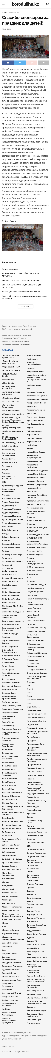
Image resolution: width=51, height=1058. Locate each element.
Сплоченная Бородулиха (33, 867)
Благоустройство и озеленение (11, 629)
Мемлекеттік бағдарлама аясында (37, 543)
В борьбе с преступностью (9, 651)
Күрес (30, 427)
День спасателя (9, 778)
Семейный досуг (35, 835)
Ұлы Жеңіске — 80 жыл (35, 953)
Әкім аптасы (8, 526)
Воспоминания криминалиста (9, 697)
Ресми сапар (33, 797)
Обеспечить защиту (36, 628)
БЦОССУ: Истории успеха (11, 642)
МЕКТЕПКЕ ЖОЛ (34, 538)
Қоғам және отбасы (36, 474)
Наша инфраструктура (38, 599)
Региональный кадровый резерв (35, 789)
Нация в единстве (35, 592)
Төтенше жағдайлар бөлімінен (37, 926)
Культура (31, 413)
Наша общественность (35, 603)
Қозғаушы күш (34, 488)
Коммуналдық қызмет (37, 399)
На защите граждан (36, 585)
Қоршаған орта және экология (37, 496)
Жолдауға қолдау (10, 930)
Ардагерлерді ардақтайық (8, 490)
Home (4, 12)
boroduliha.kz (25, 4)
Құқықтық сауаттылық (38, 501)
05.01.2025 (6, 29)
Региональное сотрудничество (35, 783)
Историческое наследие (9, 1004)
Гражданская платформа (8, 745)
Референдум (33, 806)
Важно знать (8, 666)
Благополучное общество (9, 616)
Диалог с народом (11, 796)
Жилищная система (11, 919)
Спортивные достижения (33, 876)
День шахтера (9, 785)
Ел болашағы (8, 832)
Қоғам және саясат (36, 477)
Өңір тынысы (33, 707)
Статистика (32, 880)
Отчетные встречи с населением (37, 677)
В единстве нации (11, 656)
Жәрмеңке (7, 900)
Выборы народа (10, 702)
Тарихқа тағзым (34, 914)
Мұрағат (31, 581)
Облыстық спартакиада (33, 636)
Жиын (5, 923)
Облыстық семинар (36, 631)
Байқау (5, 551)
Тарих (30, 907)
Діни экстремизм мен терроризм (12, 808)
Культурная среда (36, 417)
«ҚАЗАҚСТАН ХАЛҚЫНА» (8, 387)
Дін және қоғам (9, 800)
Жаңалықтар (14, 12)
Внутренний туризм (11, 686)
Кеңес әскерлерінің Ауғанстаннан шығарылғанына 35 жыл (36, 378)
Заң (3, 950)
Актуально (7, 466)
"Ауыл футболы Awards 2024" (10, 362)
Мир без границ (34, 571)
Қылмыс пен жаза (36, 504)
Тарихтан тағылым (36, 918)
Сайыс (30, 817)
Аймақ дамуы (8, 459)
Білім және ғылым (11, 595)
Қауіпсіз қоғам (34, 441)
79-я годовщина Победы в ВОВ (10, 438)
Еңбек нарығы (9, 855)
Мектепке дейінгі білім (38, 535)
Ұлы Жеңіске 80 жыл (37, 957)
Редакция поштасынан (38, 794)
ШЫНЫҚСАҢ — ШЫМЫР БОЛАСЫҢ (36, 1002)
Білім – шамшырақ (11, 592)
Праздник (31, 741)
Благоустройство (10, 624)
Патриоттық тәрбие (36, 721)
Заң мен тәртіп (9, 953)
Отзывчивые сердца (37, 673)
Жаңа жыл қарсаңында (8, 874)
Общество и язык (35, 657)
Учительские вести (36, 945)
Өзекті (30, 689)
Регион (30, 779)
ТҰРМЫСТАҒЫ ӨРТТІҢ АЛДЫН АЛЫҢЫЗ (20, 280)
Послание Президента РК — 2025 (37, 732)
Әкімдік (5, 533)
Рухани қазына (34, 810)
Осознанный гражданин (33, 665)
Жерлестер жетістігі (12, 907)
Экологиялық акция (36, 1010)
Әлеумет (6, 540)
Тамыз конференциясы (35, 903)
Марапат (31, 517)
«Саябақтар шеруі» (11, 398)
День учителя (8, 782)
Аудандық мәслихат (12, 516)
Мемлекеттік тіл (34, 551)
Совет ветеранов (35, 849)
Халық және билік (35, 976)
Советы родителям (36, 853)
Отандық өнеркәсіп (36, 669)
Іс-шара (6, 1009)
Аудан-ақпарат (9, 505)
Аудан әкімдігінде (10, 502)
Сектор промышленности (35, 827)
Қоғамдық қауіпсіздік (37, 484)
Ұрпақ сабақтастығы (37, 961)
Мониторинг (33, 574)
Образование (33, 644)
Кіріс (29, 389)
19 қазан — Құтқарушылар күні (11, 426)
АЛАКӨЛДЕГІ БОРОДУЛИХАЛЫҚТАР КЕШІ (21, 291)
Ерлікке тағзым (9, 866)
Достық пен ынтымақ (12, 821)
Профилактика (34, 765)
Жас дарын (7, 886)
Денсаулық (7, 753)
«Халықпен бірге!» (11, 411)
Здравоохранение (10, 970)
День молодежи (10, 766)
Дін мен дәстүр (9, 803)
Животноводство (10, 910)
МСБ (29, 578)
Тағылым (31, 895)
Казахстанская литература (9, 1014)
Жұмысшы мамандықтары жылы (13, 938)
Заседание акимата (11, 962)
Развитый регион (35, 775)
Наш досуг (32, 595)
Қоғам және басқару (37, 452)
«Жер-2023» (8, 383)
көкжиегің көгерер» (36, 410)
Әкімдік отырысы (10, 537)
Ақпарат (6, 473)
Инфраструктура (10, 1000)
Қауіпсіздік (32, 445)
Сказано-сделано (35, 842)
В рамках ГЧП (8, 663)
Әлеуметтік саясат (11, 548)
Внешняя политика (11, 682)
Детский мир (8, 789)
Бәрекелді (7, 565)
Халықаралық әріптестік (33, 986)
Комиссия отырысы (37, 396)
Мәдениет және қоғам (37, 527)
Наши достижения (35, 621)
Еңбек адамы (8, 852)
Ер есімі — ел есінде (12, 859)
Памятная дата (34, 710)
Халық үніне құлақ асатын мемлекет (36, 980)
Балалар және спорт (12, 555)
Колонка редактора (36, 392)
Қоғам (30, 448)
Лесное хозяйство (36, 508)
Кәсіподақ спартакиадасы (34, 363)
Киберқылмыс (34, 385)
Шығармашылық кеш (37, 998)
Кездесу (31, 368)
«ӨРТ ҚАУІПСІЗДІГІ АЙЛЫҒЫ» (11, 393)
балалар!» (7, 558)
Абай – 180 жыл (10, 446)
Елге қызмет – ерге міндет (11, 840)
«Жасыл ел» (8, 379)
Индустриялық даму (12, 980)
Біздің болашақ (9, 585)
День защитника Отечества (10, 758)
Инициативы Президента (8, 985)
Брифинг (6, 637)
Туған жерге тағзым (36, 934)
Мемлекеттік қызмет (37, 547)
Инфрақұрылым (10, 996)
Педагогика (32, 724)
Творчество (32, 921)
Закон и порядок (10, 943)
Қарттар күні (33, 434)
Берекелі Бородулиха (12, 578)
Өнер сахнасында (35, 700)
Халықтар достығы (36, 991)
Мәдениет (31, 524)
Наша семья (33, 611)
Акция (5, 469)
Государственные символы (10, 739)
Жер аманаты (8, 903)
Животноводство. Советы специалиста (12, 915)
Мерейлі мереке (35, 554)
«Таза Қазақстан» (10, 401)
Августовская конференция (8, 454)
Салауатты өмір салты (35, 821)
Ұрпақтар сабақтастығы (34, 965)
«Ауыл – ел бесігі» (11, 370)
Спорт (30, 871)
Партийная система (36, 714)
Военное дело (9, 693)
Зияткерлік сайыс (10, 977)
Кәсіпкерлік (32, 359)
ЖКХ (4, 926)
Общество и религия (37, 653)
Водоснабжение (9, 689)
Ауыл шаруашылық (11, 523)
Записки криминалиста (9, 958)
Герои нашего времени (9, 717)
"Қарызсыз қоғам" (11, 367)
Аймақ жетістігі (9, 462)
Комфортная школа (36, 403)
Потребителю (33, 737)
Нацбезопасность (35, 588)
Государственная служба (10, 733)
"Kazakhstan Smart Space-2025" (11, 356)
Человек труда (34, 994)
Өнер (29, 696)
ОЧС (29, 686)
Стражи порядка (35, 884)
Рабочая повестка (35, 768)
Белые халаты (9, 574)
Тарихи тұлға (33, 911)
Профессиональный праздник (37, 760)
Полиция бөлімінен (36, 728)
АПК (4, 482)
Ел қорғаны (7, 836)
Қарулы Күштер (34, 438)
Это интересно (34, 1023)
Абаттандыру (8, 450)
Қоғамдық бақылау (36, 481)
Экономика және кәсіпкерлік (35, 1015)
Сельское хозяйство (37, 832)
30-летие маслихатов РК (12, 432)
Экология (31, 1007)
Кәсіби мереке (34, 355)
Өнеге (30, 693)
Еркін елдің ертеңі (11, 862)
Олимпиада (32, 660)
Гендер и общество (11, 706)
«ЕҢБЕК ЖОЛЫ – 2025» (10, 375)
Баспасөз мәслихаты (12, 562)
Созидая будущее (10, 269)
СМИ (29, 846)
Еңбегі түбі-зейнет (11, 845)
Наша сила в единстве (33, 616)
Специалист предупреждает (34, 861)
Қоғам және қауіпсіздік (32, 466)
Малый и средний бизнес (36, 512)
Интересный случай (11, 993)
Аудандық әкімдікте (11, 509)
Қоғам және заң (34, 461)
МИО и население (35, 567)
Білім (4, 588)
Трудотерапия (34, 931)
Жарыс (5, 882)
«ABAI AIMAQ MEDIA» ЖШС (19, 1052)
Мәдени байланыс (36, 520)
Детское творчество (12, 793)
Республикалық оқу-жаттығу (37, 802)
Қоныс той (32, 491)
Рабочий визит (34, 772)
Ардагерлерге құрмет (12, 486)
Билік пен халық (10, 581)
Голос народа (9, 725)
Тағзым (30, 891)
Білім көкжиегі (9, 602)
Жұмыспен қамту (10, 934)
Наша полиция (34, 608)
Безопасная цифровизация (9, 570)
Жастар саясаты (10, 893)
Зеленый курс (9, 973)
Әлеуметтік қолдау (11, 544)
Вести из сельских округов (11, 674)
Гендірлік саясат (10, 713)
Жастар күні (8, 889)
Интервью (7, 989)
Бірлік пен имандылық (13, 612)
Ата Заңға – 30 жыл (11, 498)
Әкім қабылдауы (10, 530)
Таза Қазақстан (34, 898)
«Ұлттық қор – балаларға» (9, 406)
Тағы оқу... (25, 306)
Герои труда (8, 722)
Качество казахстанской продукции (9, 1020)
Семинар (31, 839)
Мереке (30, 558)
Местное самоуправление (35, 562)
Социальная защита (37, 856)
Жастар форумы (10, 896)
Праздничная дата (35, 744)
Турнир (30, 938)
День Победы (8, 769)
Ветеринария (8, 679)
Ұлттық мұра (33, 948)
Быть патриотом (10, 646)
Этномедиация (34, 1020)
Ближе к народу (10, 634)
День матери (8, 762)
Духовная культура (11, 825)
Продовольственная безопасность (37, 754)
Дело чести (7, 749)
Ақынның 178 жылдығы (8, 477)
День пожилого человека (9, 774)
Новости (31, 624)
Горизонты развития (12, 729)
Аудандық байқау (10, 512)
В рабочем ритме (10, 659)
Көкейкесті (32, 406)
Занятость (7, 946)
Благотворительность (13, 621)
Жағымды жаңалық (11, 869)
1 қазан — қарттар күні (13, 414)
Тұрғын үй (32, 941)
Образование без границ (35, 648)
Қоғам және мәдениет (37, 470)
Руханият (31, 813)
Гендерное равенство (12, 709)
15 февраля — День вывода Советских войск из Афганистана (13, 420)
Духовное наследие (11, 829)
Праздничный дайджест (33, 749)
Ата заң (5, 495)
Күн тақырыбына (35, 424)
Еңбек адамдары (10, 848)
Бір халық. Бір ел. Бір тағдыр (12, 607)
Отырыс (31, 682)
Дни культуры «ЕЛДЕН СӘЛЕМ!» (13, 813)
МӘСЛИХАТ (32, 531)
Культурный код (35, 420)
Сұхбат (30, 888)
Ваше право (8, 670)
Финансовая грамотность (33, 971)
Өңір (29, 703)
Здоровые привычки (12, 966)
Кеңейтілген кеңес (35, 372)
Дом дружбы (8, 818)
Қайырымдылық (35, 431)
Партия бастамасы (36, 717)
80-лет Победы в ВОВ (13, 442)
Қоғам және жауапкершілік (34, 456)
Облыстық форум (35, 640)
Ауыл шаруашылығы (12, 519)
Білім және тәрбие (11, 599)
